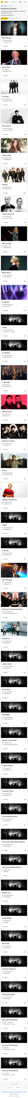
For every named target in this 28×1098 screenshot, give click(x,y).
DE (21, 2)
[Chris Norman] (14, 570)
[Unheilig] (14, 542)
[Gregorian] (14, 292)
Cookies (25, 1091)
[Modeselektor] (14, 402)
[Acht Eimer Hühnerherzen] (14, 859)
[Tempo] (14, 319)
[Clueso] (14, 460)
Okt (16, 18)
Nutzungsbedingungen (6, 1091)
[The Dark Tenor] (14, 783)
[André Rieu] (14, 57)
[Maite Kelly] (14, 263)
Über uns (12, 1094)
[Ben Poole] (14, 935)
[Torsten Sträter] (14, 758)
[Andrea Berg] (14, 145)
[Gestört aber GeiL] (14, 204)
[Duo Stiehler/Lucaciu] (14, 808)
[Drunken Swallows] (14, 961)
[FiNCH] (14, 517)
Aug (10, 18)
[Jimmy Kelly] (14, 656)
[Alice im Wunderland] (14, 1012)
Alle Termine (4, 18)
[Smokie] (14, 175)
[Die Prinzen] (14, 681)
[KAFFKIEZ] (14, 707)
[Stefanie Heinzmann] (14, 490)
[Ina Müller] (14, 345)
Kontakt (16, 1094)
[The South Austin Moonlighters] (14, 834)
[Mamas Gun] (14, 885)
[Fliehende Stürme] (14, 986)
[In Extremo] (14, 372)
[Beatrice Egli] (14, 233)
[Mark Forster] (14, 28)
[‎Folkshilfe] (14, 629)
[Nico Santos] (14, 116)
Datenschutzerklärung (17, 1091)
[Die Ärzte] (14, 86)
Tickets (6, 46)
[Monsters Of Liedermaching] (14, 599)
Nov (20, 18)
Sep (13, 18)
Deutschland (4, 6)
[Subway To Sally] (14, 431)
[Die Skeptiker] (14, 910)
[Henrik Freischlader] (14, 732)
